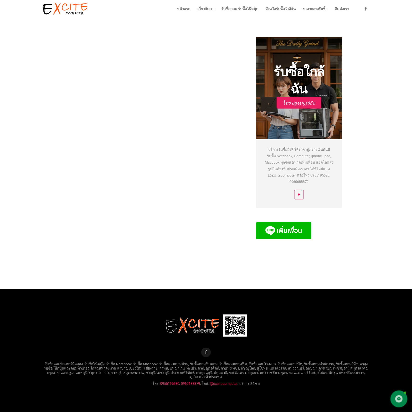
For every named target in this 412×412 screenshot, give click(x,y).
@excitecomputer (223, 383)
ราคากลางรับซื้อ (315, 9)
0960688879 (190, 383)
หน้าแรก (183, 9)
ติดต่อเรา (342, 9)
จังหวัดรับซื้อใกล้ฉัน (281, 9)
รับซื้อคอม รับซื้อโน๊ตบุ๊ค (239, 9)
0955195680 (169, 383)
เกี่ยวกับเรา (205, 9)
